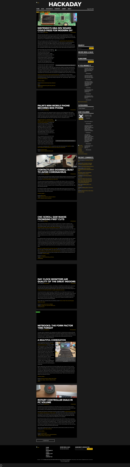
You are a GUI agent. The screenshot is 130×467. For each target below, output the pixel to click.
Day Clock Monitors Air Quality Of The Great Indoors (56, 280)
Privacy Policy (74, 459)
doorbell (42, 196)
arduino (42, 434)
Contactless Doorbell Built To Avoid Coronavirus (56, 171)
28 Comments (88, 149)
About (69, 8)
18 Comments (88, 123)
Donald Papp (46, 109)
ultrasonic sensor (44, 198)
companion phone (47, 150)
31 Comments (88, 93)
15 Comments (73, 173)
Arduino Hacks (44, 433)
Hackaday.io (49, 8)
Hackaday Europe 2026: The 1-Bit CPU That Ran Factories (89, 76)
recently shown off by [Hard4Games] (66, 41)
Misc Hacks (43, 195)
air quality (42, 305)
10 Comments (73, 32)
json (54, 305)
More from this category (82, 101)
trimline (43, 435)
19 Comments (88, 73)
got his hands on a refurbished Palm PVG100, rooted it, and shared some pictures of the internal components (46, 121)
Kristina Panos (46, 283)
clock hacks (43, 304)
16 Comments (73, 109)
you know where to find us (42, 78)
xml (43, 306)
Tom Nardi (46, 32)
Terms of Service (79, 459)
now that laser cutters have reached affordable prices (50, 251)
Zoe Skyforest (46, 173)
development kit (44, 85)
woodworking (40, 258)
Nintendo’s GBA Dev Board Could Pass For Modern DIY (55, 29)
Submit (64, 8)
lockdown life (40, 306)
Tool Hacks (43, 255)
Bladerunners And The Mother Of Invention (89, 90)
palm (52, 150)
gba (42, 86)
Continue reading (41, 80)
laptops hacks (51, 378)
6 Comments (73, 283)
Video (47, 452)
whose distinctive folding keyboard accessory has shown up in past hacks (51, 147)
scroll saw (52, 257)
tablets (39, 381)
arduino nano (46, 434)
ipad (41, 379)
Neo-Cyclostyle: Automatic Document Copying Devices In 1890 (86, 169)
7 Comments (88, 87)
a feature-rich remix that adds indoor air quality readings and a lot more (51, 289)
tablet (54, 379)
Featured (43, 378)
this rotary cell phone (48, 428)
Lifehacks (51, 304)
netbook (47, 379)
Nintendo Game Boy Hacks (46, 82)
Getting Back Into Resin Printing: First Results (89, 96)
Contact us (86, 55)
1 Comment (88, 118)
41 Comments (73, 221)
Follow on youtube (82, 55)
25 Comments (88, 99)
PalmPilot (69, 146)
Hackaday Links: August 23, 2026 (88, 116)
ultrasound (49, 198)
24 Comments (88, 79)
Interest (46, 378)
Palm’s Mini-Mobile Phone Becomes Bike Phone (54, 106)
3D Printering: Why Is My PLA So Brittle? (89, 146)
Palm (50, 146)
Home (37, 8)
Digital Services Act (85, 459)
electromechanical (52, 434)
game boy (49, 85)
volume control (48, 435)
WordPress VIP (67, 461)
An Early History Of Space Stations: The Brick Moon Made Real (89, 70)
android (42, 150)
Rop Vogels (80, 172)
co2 (45, 305)
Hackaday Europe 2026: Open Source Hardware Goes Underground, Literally (89, 83)
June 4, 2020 (40, 32)
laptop (44, 379)
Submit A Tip (49, 453)
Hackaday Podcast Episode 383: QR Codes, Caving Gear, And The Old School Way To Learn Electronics (89, 128)
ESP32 (52, 305)
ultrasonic (46, 196)
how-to (47, 304)
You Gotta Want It (89, 121)
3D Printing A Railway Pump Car (88, 166)
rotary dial (39, 435)
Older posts (45, 440)
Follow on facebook (79, 55)
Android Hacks (44, 149)
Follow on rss (84, 55)
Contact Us (49, 456)
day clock (48, 305)
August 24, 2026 (90, 8)
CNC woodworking (46, 257)
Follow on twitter (81, 55)
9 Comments (73, 404)
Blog (42, 8)
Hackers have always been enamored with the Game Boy (48, 74)
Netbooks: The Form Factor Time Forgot (55, 326)
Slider (55, 378)
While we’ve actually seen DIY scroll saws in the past (47, 248)
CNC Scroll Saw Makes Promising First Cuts (52, 218)
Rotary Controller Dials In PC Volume (55, 401)
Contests (57, 8)
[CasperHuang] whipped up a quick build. (50, 179)
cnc (41, 257)
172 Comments (73, 329)
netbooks (51, 379)
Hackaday (65, 4)
